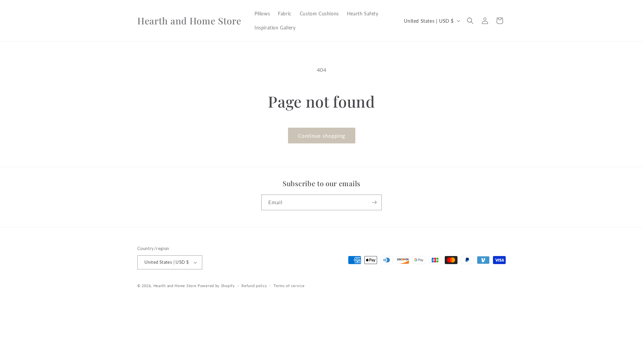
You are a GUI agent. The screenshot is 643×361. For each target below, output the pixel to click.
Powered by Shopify (216, 285)
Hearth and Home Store (175, 285)
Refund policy (254, 285)
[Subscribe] (374, 202)
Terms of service (289, 285)
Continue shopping (321, 136)
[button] (470, 20)
